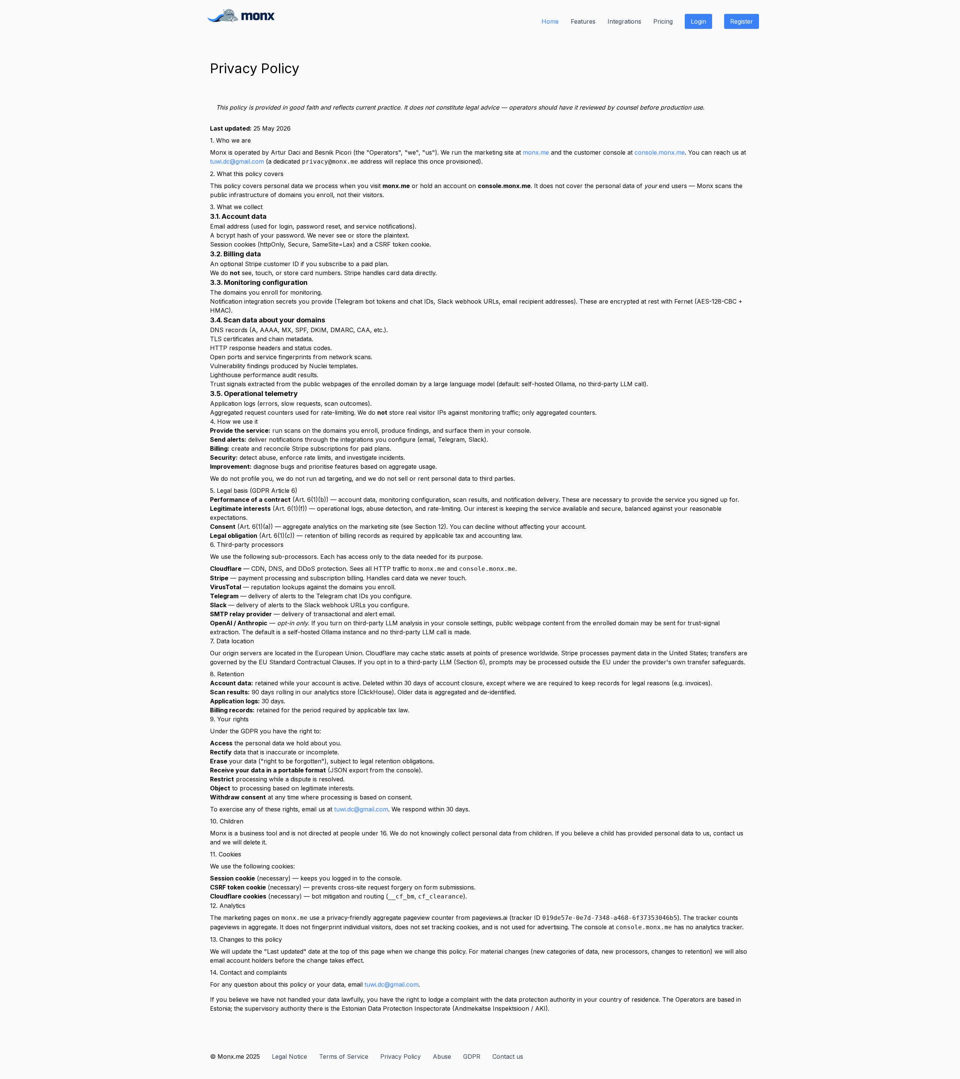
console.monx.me (659, 152)
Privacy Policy (400, 1056)
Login (698, 21)
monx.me (536, 152)
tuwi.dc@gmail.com (237, 161)
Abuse (442, 1056)
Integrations (624, 21)
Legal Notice (289, 1056)
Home (550, 21)
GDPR (471, 1056)
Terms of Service (343, 1056)
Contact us (507, 1056)
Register (741, 21)
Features (583, 21)
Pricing (663, 21)
